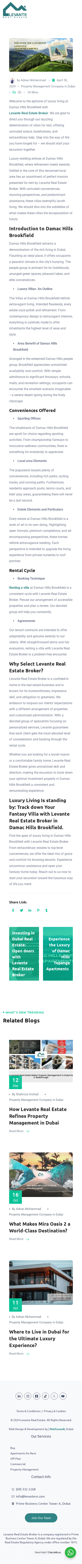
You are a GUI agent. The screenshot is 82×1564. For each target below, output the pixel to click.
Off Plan (15, 1458)
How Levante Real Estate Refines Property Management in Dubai (38, 1116)
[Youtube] (63, 1396)
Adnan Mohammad (33, 80)
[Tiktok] (45, 1396)
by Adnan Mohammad (26, 1209)
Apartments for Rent (23, 1453)
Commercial (17, 1464)
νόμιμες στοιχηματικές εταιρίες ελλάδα (41, 1556)
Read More (16, 1131)
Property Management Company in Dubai (48, 86)
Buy (12, 1448)
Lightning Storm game (41, 1561)
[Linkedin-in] (19, 1396)
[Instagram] (27, 1396)
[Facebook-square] (36, 1396)
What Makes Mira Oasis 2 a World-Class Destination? (39, 1227)
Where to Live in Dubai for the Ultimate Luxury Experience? (39, 1338)
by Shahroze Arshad (25, 1094)
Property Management (24, 1469)
